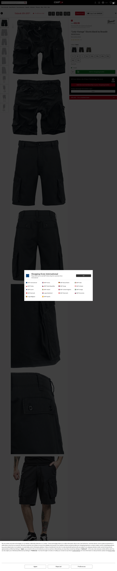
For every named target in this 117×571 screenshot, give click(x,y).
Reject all (58, 566)
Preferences (82, 566)
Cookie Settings (76, 550)
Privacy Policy (111, 550)
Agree (35, 566)
